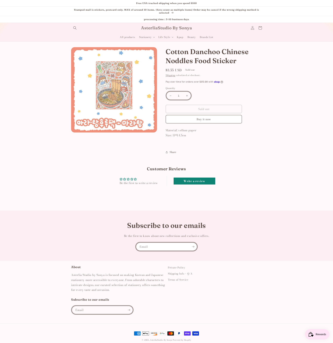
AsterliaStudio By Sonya (161, 340)
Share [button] (173, 152)
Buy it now (204, 119)
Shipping (170, 75)
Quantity (170, 88)
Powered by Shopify (182, 340)
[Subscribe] (193, 246)
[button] (75, 28)
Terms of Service (178, 280)
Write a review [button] (194, 181)
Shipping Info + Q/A (180, 274)
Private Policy (176, 267)
